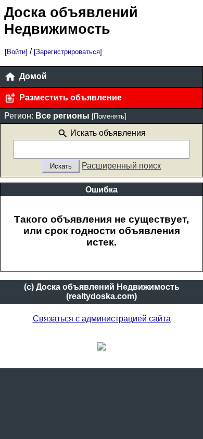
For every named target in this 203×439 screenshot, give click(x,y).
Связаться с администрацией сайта (102, 318)
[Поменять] (109, 116)
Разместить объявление (69, 97)
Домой (32, 76)
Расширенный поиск (121, 165)
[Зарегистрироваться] (68, 52)
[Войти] (16, 52)
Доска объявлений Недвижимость (71, 20)
